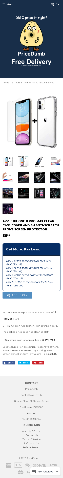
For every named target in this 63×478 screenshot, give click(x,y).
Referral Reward (31, 447)
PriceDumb (33, 458)
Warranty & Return (31, 431)
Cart (57, 4)
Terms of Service (32, 439)
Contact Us (32, 435)
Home (6, 82)
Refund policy (31, 443)
